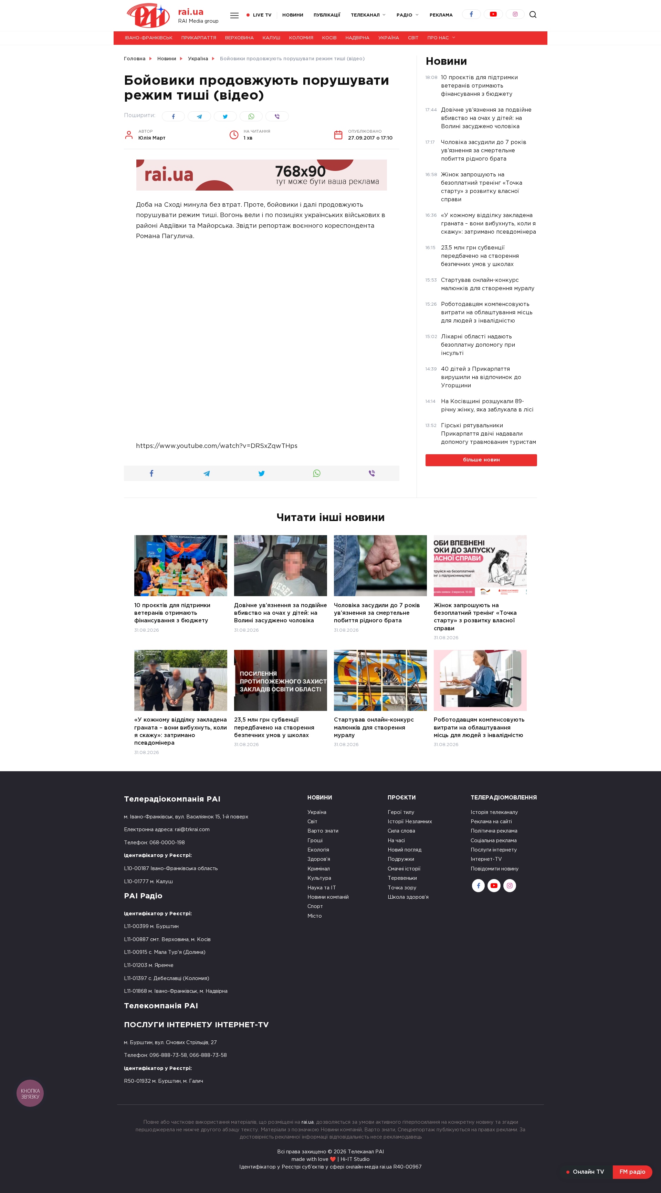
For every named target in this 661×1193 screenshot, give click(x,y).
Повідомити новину (495, 869)
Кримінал (318, 869)
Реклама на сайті (491, 821)
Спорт (315, 906)
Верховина (239, 38)
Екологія (318, 850)
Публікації (327, 15)
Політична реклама (494, 831)
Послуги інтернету (494, 850)
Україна (388, 38)
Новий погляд (404, 850)
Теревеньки (402, 878)
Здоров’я (318, 859)
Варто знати (322, 831)
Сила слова (401, 831)
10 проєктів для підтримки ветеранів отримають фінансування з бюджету (172, 613)
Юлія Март (152, 135)
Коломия (301, 38)
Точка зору (402, 888)
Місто (314, 916)
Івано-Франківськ (148, 38)
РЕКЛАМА (441, 15)
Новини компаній (328, 897)
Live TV (262, 15)
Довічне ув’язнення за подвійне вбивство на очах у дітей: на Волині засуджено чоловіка (280, 613)
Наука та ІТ (321, 888)
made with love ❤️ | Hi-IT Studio (331, 1159)
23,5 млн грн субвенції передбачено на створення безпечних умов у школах (274, 727)
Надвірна (357, 38)
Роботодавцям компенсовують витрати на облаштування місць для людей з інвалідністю (479, 727)
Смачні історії (404, 869)
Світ (413, 38)
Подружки (401, 859)
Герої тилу (401, 812)
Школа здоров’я (408, 897)
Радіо (404, 15)
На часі (396, 840)
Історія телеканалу (494, 812)
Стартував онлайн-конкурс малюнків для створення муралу (374, 727)
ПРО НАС (438, 38)
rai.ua (191, 12)
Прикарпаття (198, 38)
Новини (292, 15)
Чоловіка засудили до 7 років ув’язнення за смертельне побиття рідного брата (377, 613)
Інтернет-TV (486, 859)
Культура (319, 878)
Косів (329, 38)
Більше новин (481, 460)
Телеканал (365, 15)
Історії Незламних (410, 821)
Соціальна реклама (494, 840)
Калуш (271, 38)
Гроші (315, 840)
